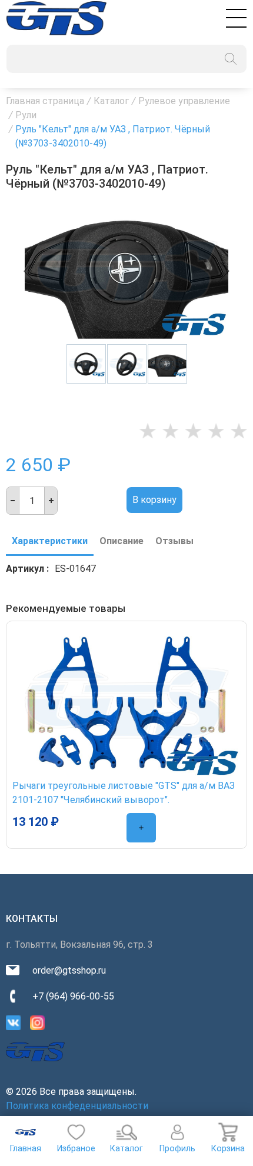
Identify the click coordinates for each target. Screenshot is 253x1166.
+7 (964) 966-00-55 (73, 996)
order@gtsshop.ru (69, 970)
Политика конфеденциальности (77, 1105)
